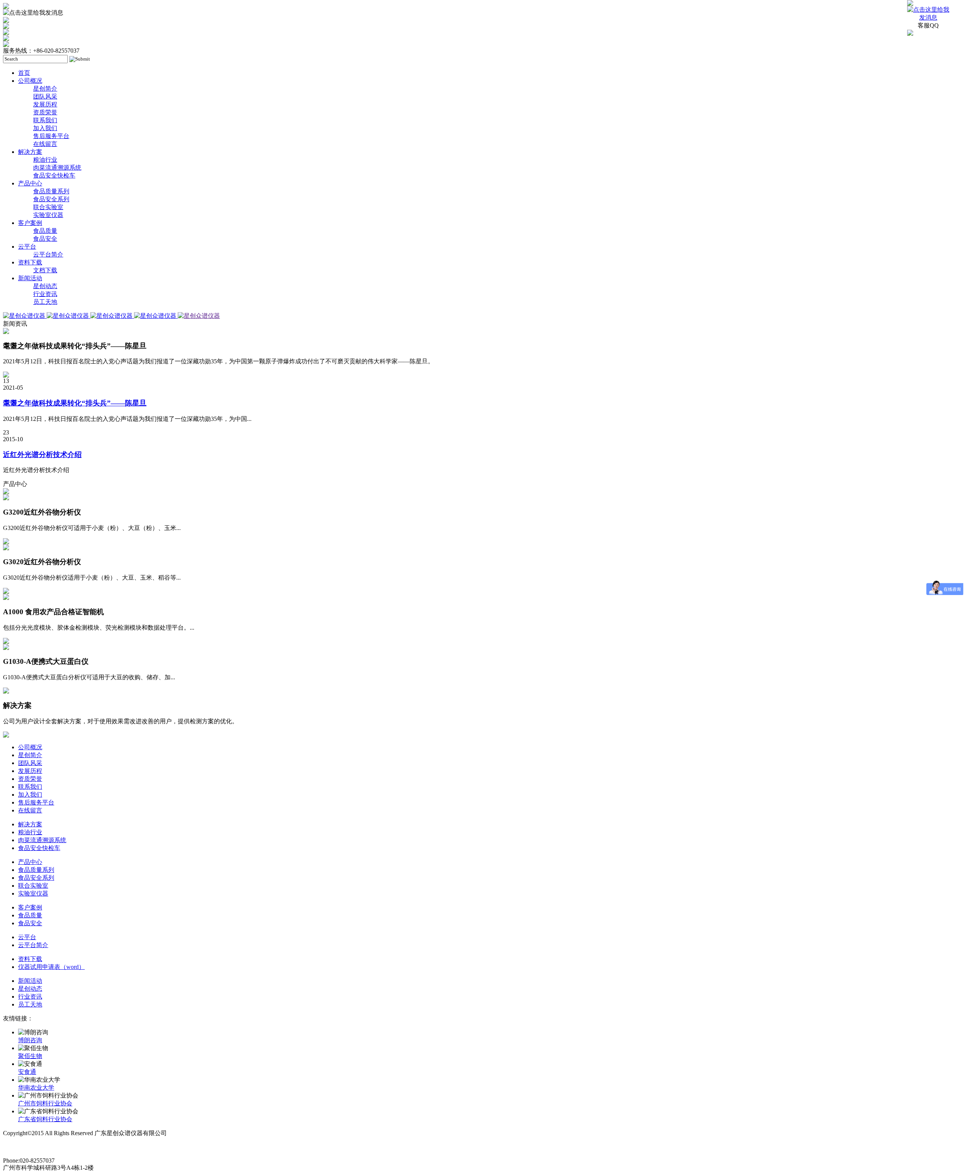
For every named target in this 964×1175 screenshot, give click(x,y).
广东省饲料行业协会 (45, 1119)
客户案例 (30, 223)
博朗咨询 (30, 1040)
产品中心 (30, 183)
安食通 (27, 1072)
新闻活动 (30, 278)
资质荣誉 (45, 112)
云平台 (27, 246)
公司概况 (30, 80)
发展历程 (45, 104)
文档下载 (45, 270)
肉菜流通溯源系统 (57, 167)
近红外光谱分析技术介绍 (42, 454)
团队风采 (45, 96)
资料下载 (30, 262)
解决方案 (30, 152)
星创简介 (45, 88)
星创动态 (45, 286)
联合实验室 (48, 207)
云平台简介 (48, 254)
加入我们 (45, 128)
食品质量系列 (51, 191)
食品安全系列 (51, 199)
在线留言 (45, 144)
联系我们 (45, 120)
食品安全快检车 (54, 175)
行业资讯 (45, 294)
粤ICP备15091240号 (29, 1147)
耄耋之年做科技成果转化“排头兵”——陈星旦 (74, 403)
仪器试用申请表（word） (51, 967)
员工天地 (45, 302)
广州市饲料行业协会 (45, 1103)
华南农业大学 (36, 1087)
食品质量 (45, 231)
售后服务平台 (51, 136)
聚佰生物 (30, 1056)
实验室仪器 (48, 215)
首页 (24, 73)
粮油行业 (45, 159)
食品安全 (45, 238)
